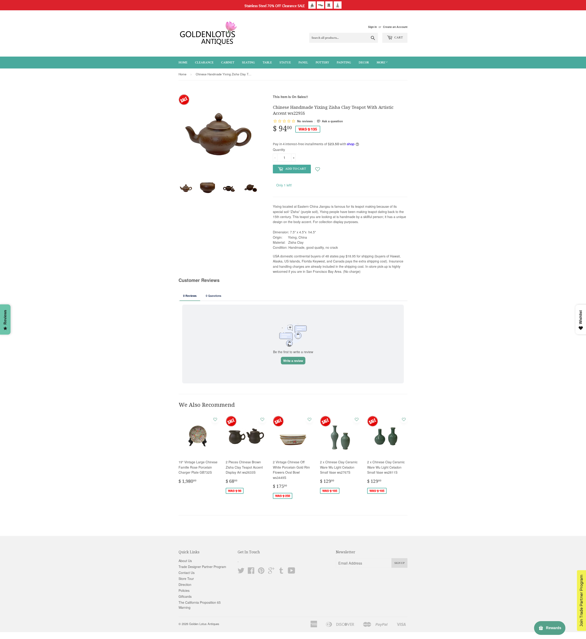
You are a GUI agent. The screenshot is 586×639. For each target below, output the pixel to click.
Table (267, 62)
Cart (398, 38)
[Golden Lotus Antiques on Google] (271, 572)
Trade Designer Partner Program (202, 566)
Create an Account (395, 27)
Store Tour (186, 578)
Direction (185, 584)
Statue (285, 62)
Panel (303, 62)
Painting (344, 62)
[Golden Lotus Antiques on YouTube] (291, 572)
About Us (185, 560)
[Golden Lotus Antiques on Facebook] (251, 572)
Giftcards (185, 596)
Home (183, 62)
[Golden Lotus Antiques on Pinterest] (261, 572)
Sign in (372, 27)
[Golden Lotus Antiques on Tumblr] (281, 572)
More (381, 62)
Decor (364, 62)
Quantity (279, 149)
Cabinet (227, 62)
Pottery (322, 62)
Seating (248, 62)
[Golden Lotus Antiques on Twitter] (241, 572)
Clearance (204, 62)
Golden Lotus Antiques (204, 624)
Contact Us (187, 572)
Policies (184, 590)
